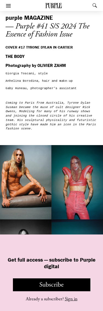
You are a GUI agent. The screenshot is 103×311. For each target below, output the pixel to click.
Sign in (71, 299)
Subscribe (51, 285)
